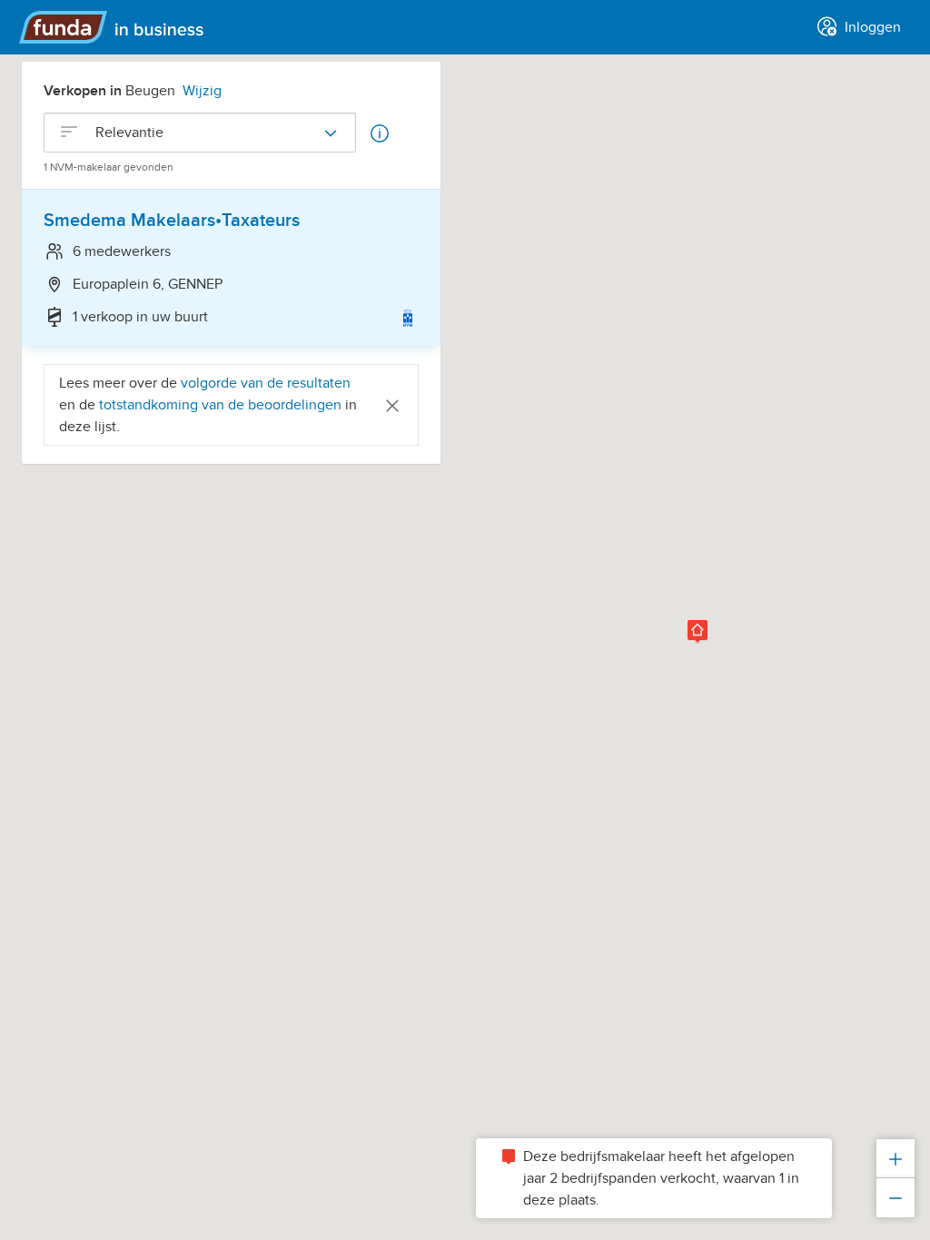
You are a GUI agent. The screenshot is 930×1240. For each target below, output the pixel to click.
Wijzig (202, 91)
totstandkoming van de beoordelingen (222, 405)
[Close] (392, 404)
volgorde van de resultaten (266, 383)
